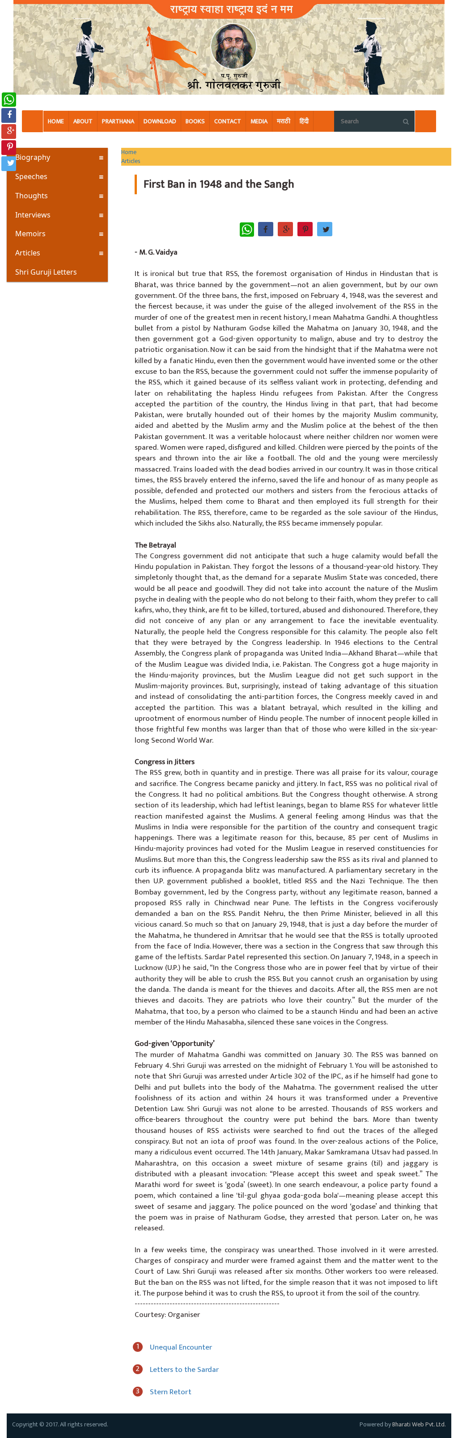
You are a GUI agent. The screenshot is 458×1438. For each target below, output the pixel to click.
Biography (32, 157)
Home (56, 121)
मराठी (283, 121)
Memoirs (30, 233)
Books (195, 121)
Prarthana (118, 121)
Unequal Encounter (181, 1347)
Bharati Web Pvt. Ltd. (419, 1424)
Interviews (33, 215)
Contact (227, 121)
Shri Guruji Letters (46, 272)
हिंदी (304, 121)
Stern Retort (170, 1392)
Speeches (31, 176)
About (83, 121)
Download (160, 121)
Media (258, 121)
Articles (27, 253)
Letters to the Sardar (184, 1369)
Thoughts (31, 196)
